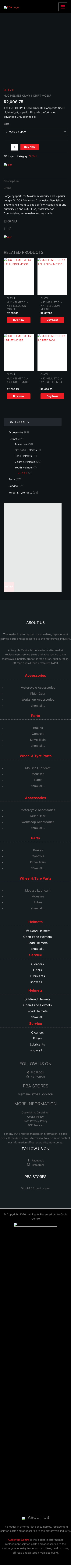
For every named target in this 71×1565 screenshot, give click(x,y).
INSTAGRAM (37, 1076)
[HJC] (8, 165)
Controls (38, 734)
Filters (37, 970)
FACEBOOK (37, 1072)
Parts (35, 716)
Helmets (35, 922)
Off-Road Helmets (37, 931)
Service (35, 955)
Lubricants (37, 976)
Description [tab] (11, 181)
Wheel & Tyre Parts (35, 756)
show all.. (37, 949)
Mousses (38, 774)
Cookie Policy (35, 1116)
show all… (38, 705)
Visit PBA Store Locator (35, 1188)
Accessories (35, 675)
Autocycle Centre (18, 650)
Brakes (38, 728)
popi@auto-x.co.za (50, 1142)
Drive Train (38, 740)
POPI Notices (35, 1125)
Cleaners (37, 964)
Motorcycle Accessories (38, 687)
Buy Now (29, 146)
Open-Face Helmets (37, 937)
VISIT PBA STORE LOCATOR (35, 1094)
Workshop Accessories (38, 699)
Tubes (38, 780)
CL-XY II (9, 89)
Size (6, 123)
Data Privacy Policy (35, 1121)
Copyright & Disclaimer (35, 1112)
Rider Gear (37, 693)
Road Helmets (37, 943)
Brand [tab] (8, 187)
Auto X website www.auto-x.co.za (36, 1138)
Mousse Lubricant (38, 768)
